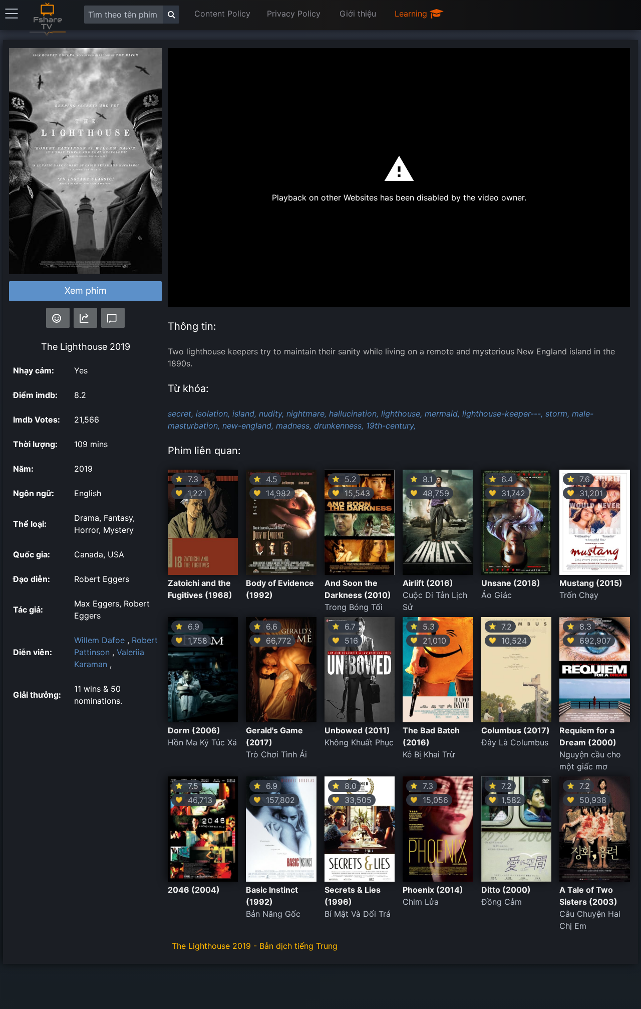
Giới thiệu (358, 14)
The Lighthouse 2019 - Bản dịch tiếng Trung (255, 946)
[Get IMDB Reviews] (58, 318)
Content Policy (222, 14)
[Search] (171, 15)
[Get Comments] (113, 318)
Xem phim (86, 290)
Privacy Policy (293, 14)
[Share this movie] (85, 318)
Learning (412, 14)
